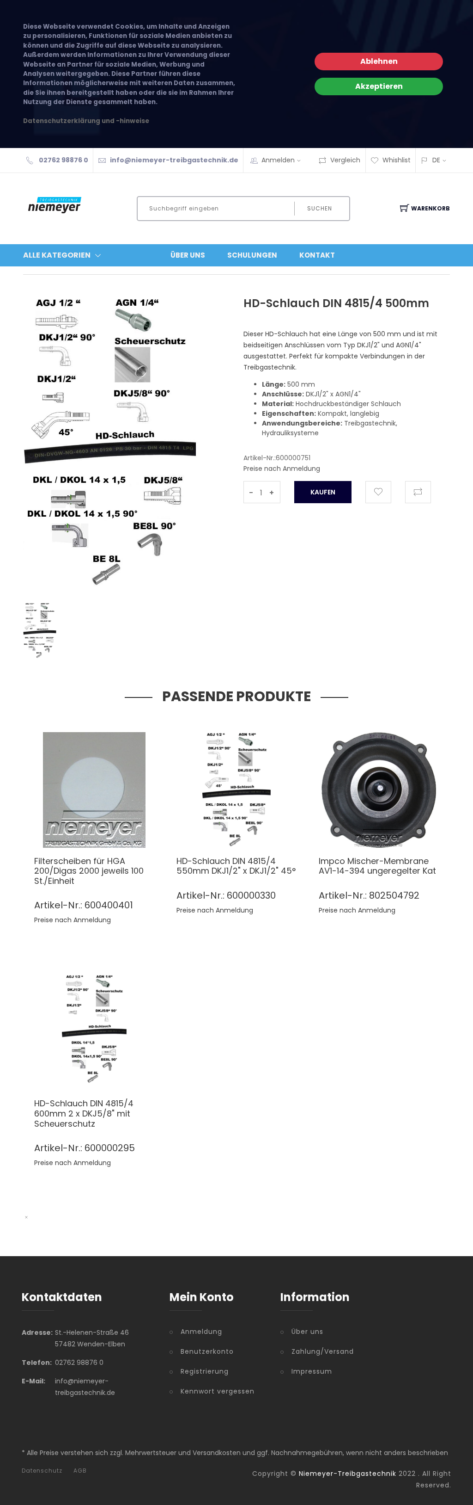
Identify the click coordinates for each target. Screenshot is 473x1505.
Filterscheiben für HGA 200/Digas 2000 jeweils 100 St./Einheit (89, 871)
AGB (80, 1471)
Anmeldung (201, 1331)
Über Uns (187, 255)
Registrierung (205, 1371)
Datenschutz (42, 1471)
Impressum (311, 1371)
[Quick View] (129, 827)
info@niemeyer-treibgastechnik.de (174, 160)
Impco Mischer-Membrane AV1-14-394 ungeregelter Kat (377, 866)
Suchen (319, 208)
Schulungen (252, 255)
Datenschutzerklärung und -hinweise (86, 121)
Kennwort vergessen (218, 1391)
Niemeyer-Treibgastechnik (347, 1473)
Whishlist (396, 160)
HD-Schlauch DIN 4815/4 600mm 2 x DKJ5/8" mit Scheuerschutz (83, 1113)
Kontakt (317, 255)
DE (436, 160)
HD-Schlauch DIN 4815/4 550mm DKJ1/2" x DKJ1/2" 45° (236, 866)
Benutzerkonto (207, 1351)
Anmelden (278, 160)
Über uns (307, 1331)
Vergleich (345, 160)
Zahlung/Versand (322, 1351)
